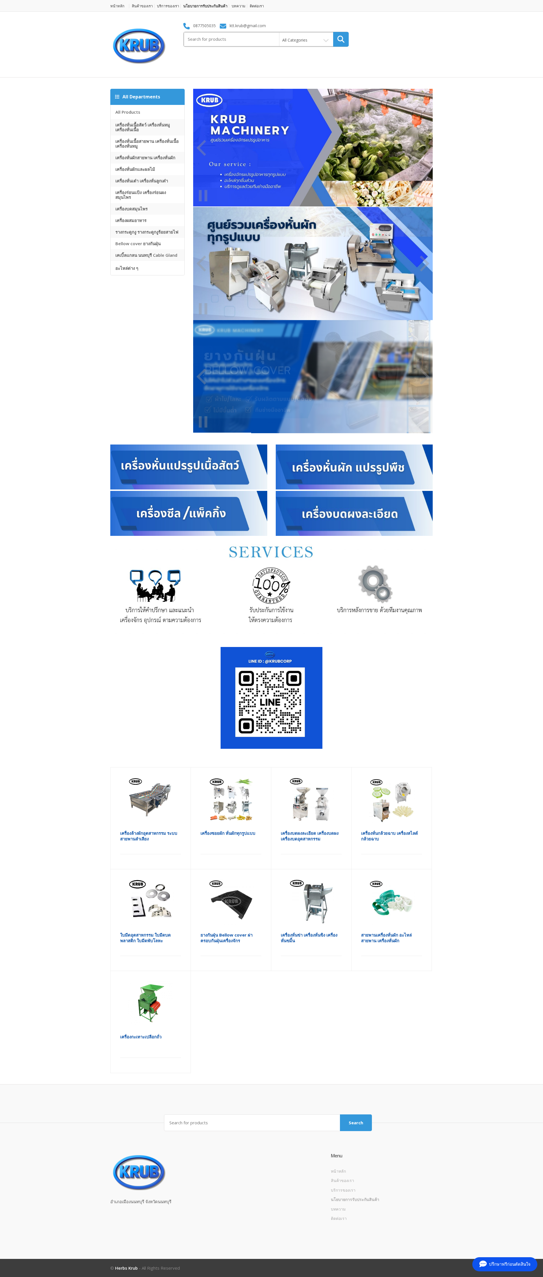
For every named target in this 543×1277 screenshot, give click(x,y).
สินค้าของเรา (142, 6)
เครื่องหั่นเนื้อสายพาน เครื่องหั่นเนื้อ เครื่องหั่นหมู (147, 143)
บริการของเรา (168, 6)
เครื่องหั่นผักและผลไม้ (135, 169)
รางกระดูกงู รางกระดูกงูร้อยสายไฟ (146, 232)
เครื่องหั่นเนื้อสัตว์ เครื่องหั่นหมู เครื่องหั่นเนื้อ (142, 127)
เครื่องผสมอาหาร (130, 220)
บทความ (238, 6)
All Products (127, 112)
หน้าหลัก (117, 6)
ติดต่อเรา (257, 6)
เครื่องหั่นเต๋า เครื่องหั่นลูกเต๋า (141, 181)
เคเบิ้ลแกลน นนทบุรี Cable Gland (146, 255)
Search (356, 1122)
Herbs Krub (126, 1268)
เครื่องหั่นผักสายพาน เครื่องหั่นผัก (145, 157)
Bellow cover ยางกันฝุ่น (138, 243)
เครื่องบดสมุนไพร (131, 209)
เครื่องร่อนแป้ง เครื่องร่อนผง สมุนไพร (140, 194)
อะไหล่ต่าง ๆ (126, 268)
